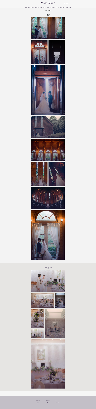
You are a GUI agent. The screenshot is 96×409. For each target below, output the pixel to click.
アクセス (37, 402)
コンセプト (47, 402)
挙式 (46, 403)
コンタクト (37, 403)
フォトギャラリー (38, 404)
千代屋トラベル (57, 404)
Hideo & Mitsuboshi (57, 403)
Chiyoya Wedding (57, 402)
